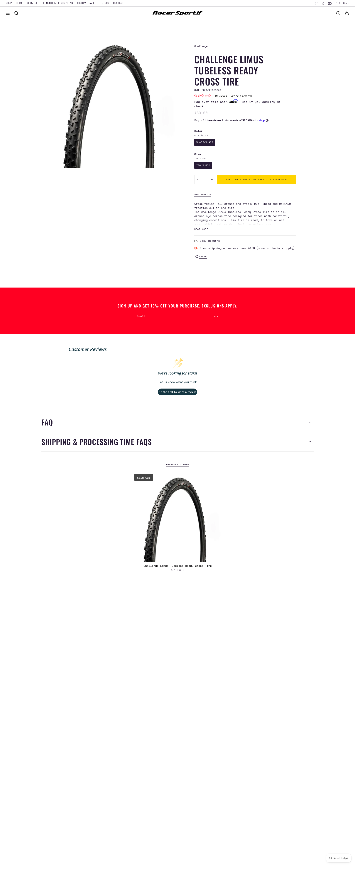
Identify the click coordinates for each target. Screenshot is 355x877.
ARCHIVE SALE (86, 3)
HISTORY (104, 3)
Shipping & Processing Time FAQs (96, 441)
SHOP (9, 3)
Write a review (241, 96)
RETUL (19, 3)
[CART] (347, 13)
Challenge (201, 46)
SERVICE (32, 3)
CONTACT (118, 3)
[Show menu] (7, 13)
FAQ (47, 422)
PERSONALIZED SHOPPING (57, 3)
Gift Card (342, 3)
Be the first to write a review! (177, 392)
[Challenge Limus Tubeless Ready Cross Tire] (177, 517)
